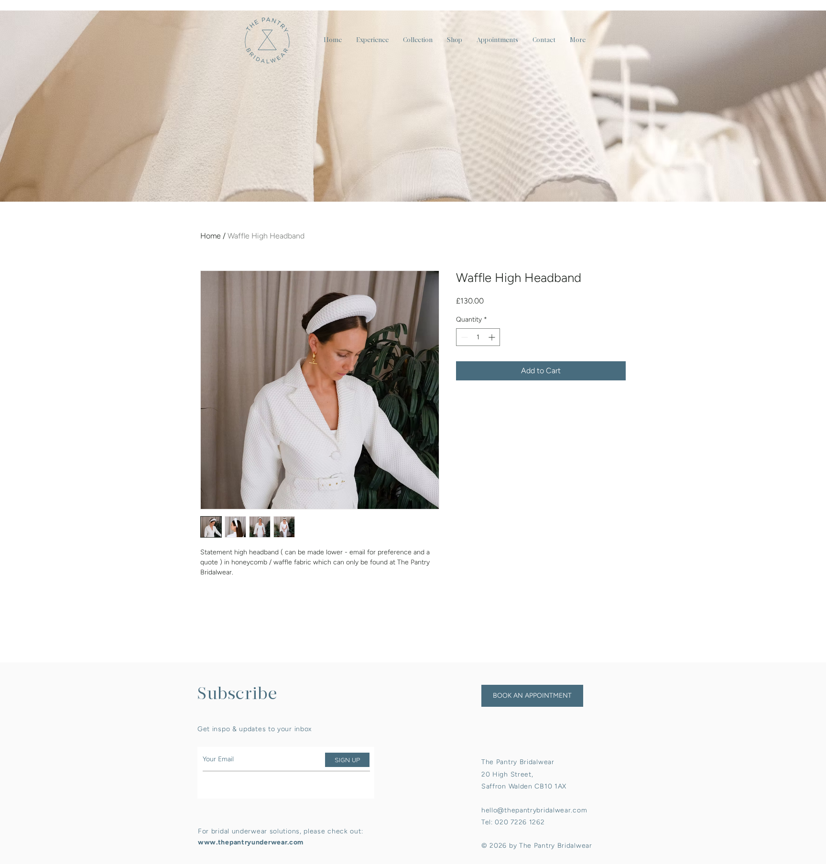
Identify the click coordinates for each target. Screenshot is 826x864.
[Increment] (493, 337)
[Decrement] (463, 337)
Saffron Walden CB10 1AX (523, 786)
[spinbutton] (478, 337)
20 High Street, (507, 774)
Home (210, 235)
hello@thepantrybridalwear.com (534, 810)
